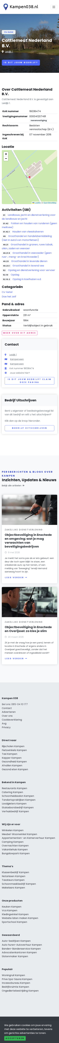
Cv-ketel (8, 32)
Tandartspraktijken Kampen (18, 800)
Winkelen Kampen (12, 830)
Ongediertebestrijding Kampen (20, 990)
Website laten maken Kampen (20, 918)
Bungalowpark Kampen (16, 853)
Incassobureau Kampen (16, 983)
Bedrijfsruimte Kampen (15, 987)
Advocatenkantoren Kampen (19, 952)
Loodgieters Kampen (14, 803)
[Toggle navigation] (54, 7)
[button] (29, 177)
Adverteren (9, 712)
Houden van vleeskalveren (28, 231)
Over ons (7, 716)
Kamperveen (17, 359)
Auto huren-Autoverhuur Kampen (22, 945)
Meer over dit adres (19, 333)
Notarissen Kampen (13, 876)
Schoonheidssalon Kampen (18, 796)
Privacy (6, 727)
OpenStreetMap (49, 202)
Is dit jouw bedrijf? (21, 62)
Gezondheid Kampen (14, 761)
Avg (4, 723)
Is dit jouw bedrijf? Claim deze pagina (29, 381)
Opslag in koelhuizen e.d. (27, 279)
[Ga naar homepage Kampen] (20, 7)
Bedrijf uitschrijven (29, 428)
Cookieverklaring (12, 719)
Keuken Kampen (11, 906)
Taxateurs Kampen (13, 880)
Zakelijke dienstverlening (24, 529)
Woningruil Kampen (13, 975)
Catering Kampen (12, 792)
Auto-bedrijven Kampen (16, 941)
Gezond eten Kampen (15, 769)
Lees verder (14, 577)
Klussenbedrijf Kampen (15, 872)
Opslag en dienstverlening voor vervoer (31, 270)
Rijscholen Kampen (13, 746)
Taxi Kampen (9, 754)
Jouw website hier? (20, 372)
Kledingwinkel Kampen (15, 914)
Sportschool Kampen (14, 922)
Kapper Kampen (11, 758)
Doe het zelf (9, 296)
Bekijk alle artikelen (11, 485)
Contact (7, 708)
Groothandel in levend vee (28, 265)
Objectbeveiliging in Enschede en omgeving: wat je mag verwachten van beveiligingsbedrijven (28, 541)
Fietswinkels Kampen (14, 750)
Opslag (15, 274)
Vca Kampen (9, 910)
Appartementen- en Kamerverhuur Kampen (28, 838)
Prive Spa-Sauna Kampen (17, 979)
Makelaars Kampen (13, 887)
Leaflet (37, 202)
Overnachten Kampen (15, 845)
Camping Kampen (12, 842)
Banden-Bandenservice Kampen (21, 948)
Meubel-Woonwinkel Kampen (19, 834)
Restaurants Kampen (14, 788)
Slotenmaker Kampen (15, 956)
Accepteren (15, 1038)
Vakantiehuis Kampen (15, 849)
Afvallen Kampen (12, 765)
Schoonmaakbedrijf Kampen (19, 884)
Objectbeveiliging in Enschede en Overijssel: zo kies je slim (28, 629)
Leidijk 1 (9, 51)
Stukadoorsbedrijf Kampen (18, 807)
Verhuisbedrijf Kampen (15, 811)
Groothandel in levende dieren (29, 261)
